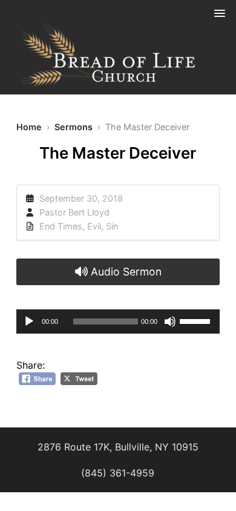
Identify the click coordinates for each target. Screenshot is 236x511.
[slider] (197, 320)
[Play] (29, 321)
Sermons (73, 127)
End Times (60, 226)
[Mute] (170, 321)
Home (29, 127)
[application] (117, 321)
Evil (94, 226)
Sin (112, 226)
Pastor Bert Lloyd (74, 212)
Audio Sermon (125, 271)
